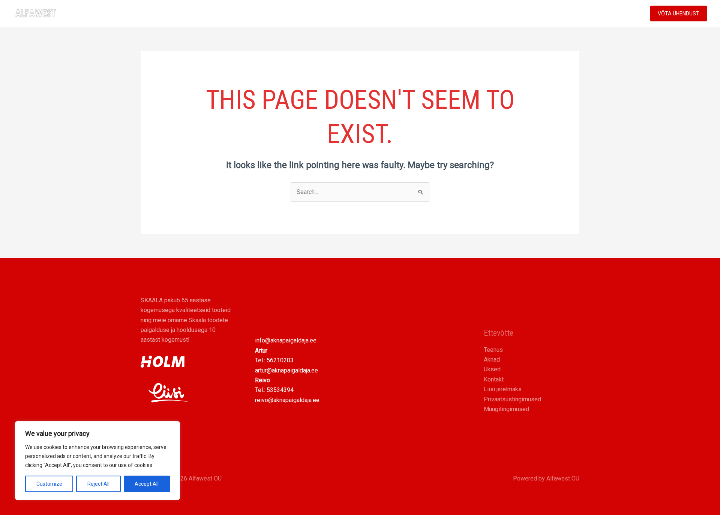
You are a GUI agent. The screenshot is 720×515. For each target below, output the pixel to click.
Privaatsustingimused (512, 399)
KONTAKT (624, 13)
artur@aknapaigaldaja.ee (286, 370)
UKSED (518, 13)
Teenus (493, 349)
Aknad (492, 359)
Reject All (98, 484)
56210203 (280, 360)
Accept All (147, 484)
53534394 (280, 389)
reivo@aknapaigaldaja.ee (287, 400)
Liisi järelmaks (503, 389)
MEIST (590, 13)
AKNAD (487, 13)
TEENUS (551, 13)
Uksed (492, 369)
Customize (49, 484)
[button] (565, 13)
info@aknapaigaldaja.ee (285, 340)
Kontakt (494, 379)
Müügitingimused (506, 409)
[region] (97, 460)
